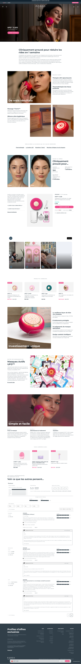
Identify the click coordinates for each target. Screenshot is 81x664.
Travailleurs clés (71, 650)
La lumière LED (30, 147)
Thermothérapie (20, 147)
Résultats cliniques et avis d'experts (56, 147)
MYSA (72, 639)
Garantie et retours (40, 635)
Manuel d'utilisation (12, 212)
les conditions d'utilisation (18, 646)
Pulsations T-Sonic (40, 147)
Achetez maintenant (13, 32)
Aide (63, 634)
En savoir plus (11, 382)
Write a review (65, 194)
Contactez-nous (41, 630)
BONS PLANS (75, 2)
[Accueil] (40, 7)
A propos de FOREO (70, 630)
